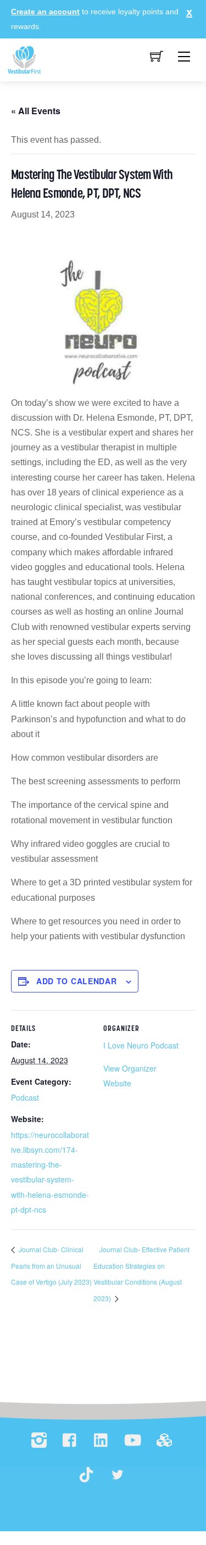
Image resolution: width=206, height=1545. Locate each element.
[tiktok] (86, 1475)
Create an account (45, 11)
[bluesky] (117, 1475)
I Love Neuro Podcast (141, 1045)
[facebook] (70, 1441)
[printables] (164, 1441)
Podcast (25, 1097)
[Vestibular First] (24, 59)
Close (186, 12)
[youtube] (133, 1441)
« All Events (35, 110)
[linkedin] (101, 1441)
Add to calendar (76, 980)
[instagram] (39, 1441)
